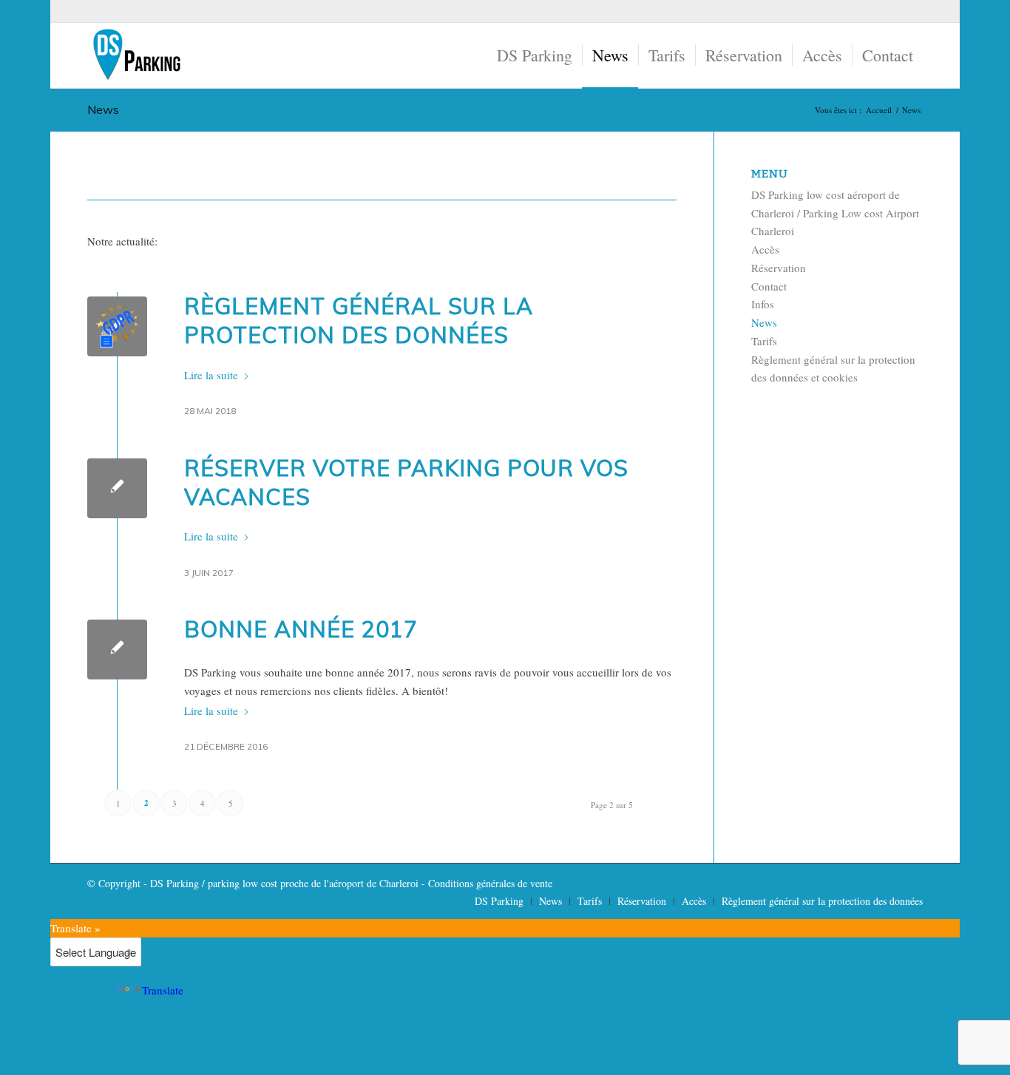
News (103, 109)
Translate (162, 990)
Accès (765, 249)
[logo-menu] (136, 55)
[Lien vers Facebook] (912, 11)
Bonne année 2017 (301, 629)
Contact (769, 286)
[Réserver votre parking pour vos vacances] (117, 488)
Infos (762, 303)
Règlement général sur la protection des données (358, 320)
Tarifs (764, 340)
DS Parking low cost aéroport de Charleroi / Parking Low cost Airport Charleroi (835, 213)
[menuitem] (534, 55)
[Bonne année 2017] (117, 649)
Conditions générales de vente (490, 883)
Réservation (778, 267)
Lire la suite (211, 374)
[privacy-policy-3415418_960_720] (117, 326)
